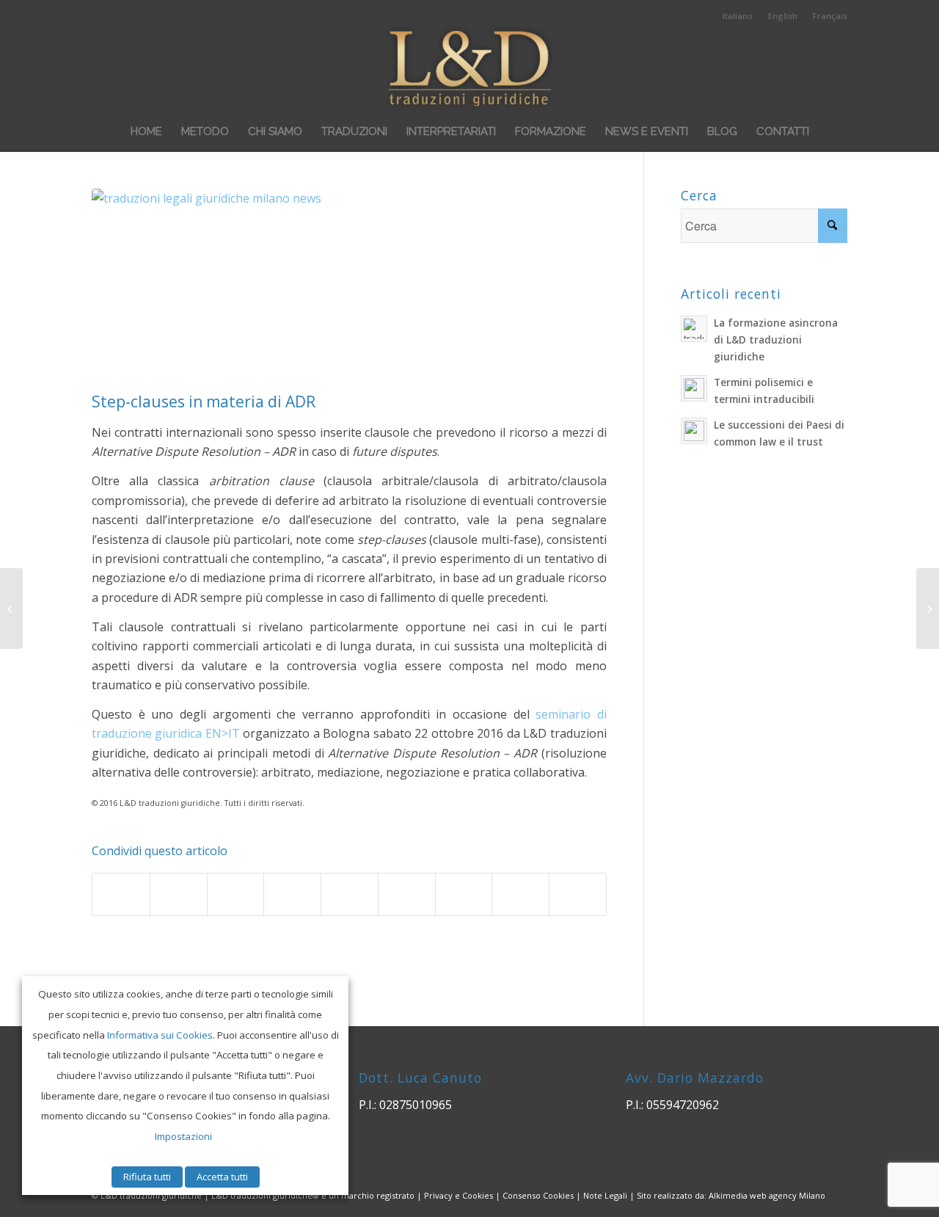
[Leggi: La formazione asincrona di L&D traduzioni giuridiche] (694, 329)
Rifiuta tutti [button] (147, 1176)
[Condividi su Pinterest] (292, 894)
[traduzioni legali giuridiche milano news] (349, 287)
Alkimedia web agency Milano (767, 1195)
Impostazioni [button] (183, 1136)
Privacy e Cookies (458, 1195)
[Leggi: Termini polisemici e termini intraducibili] (694, 388)
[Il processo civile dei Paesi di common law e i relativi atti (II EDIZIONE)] (927, 608)
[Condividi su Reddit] (520, 894)
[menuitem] (738, 16)
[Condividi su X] (178, 894)
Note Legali (605, 1195)
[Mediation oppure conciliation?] (11, 608)
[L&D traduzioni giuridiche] (470, 67)
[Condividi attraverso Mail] (577, 894)
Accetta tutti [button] (222, 1176)
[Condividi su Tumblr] (407, 894)
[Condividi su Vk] (464, 894)
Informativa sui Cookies (160, 1035)
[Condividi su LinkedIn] (349, 894)
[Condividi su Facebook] (121, 894)
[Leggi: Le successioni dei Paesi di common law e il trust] (694, 431)
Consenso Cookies (538, 1195)
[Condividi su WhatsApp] (236, 894)
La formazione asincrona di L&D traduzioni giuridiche (776, 339)
